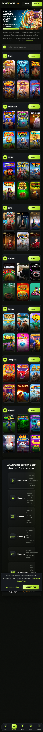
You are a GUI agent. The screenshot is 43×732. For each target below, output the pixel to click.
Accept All (31, 587)
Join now (36, 4)
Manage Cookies (12, 587)
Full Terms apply (29, 40)
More (33, 56)
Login (26, 4)
